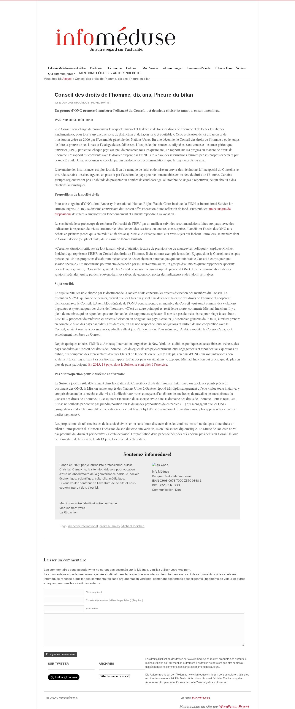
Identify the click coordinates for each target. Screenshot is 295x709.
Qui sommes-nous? (60, 74)
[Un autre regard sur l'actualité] (147, 64)
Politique (95, 68)
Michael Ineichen (132, 526)
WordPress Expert (234, 707)
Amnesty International (83, 526)
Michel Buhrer (101, 102)
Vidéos (241, 68)
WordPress (201, 698)
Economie (115, 68)
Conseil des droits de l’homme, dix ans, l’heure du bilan (124, 95)
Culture (130, 68)
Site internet (92, 608)
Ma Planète (150, 68)
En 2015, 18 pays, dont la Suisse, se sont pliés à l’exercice (127, 364)
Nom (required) (94, 592)
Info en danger (172, 68)
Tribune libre (223, 68)
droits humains (110, 526)
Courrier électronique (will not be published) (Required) (114, 600)
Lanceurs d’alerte (199, 68)
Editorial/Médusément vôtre (67, 68)
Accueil (67, 78)
